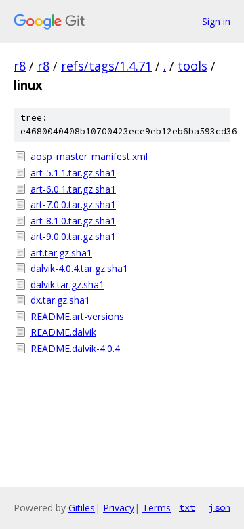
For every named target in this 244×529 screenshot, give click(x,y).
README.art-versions (77, 316)
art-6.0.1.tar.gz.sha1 (73, 188)
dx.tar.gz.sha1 (60, 300)
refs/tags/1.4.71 (106, 66)
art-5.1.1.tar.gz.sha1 (73, 172)
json (219, 507)
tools (192, 66)
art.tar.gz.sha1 (61, 252)
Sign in (216, 21)
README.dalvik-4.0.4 (75, 348)
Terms (156, 507)
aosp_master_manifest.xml (89, 156)
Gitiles (81, 507)
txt (187, 507)
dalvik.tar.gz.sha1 (67, 284)
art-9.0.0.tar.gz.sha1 (73, 236)
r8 (20, 66)
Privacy (118, 507)
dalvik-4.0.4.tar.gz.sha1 (79, 268)
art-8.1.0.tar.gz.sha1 (73, 220)
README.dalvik (63, 332)
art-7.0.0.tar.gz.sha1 (73, 204)
